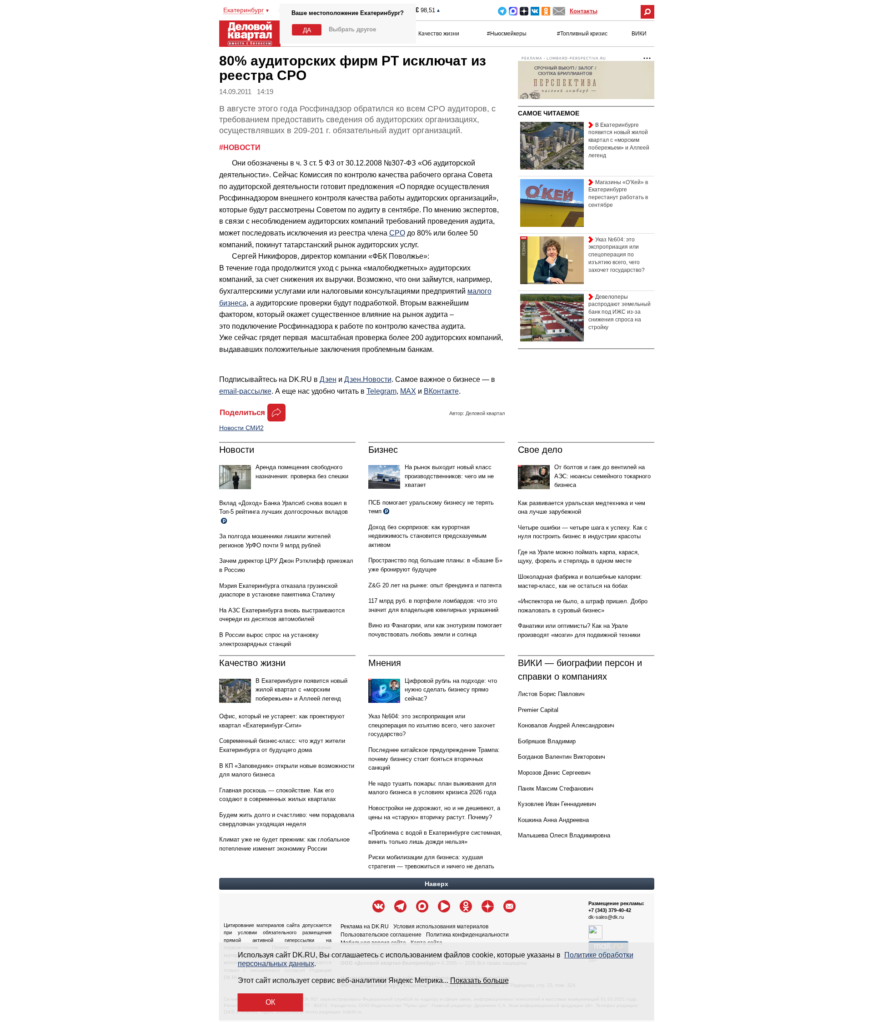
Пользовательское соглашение (381, 935)
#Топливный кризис (582, 33)
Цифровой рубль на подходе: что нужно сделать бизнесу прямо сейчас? (451, 689)
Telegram (502, 11)
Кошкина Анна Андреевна (553, 820)
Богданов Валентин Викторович (561, 756)
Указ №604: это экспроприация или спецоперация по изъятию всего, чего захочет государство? (431, 725)
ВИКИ (639, 33)
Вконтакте (535, 11)
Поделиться (242, 412)
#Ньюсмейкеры (507, 33)
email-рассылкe (245, 391)
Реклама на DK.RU (365, 926)
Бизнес (383, 450)
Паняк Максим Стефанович (555, 788)
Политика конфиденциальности (467, 935)
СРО (397, 233)
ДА (307, 30)
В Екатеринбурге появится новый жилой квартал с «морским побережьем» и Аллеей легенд (301, 689)
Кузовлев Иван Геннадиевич (557, 804)
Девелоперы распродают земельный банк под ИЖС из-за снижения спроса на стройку (619, 312)
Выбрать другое (352, 29)
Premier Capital (538, 709)
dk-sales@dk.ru (606, 917)
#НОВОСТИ (240, 147)
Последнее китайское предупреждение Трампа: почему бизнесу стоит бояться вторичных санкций (434, 758)
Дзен (328, 379)
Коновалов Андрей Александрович (566, 725)
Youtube (444, 906)
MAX (513, 11)
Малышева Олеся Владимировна (564, 835)
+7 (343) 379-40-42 (609, 910)
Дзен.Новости (367, 379)
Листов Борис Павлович (551, 694)
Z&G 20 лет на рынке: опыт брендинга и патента (435, 585)
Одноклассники (546, 11)
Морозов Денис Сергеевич (554, 772)
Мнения (384, 663)
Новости (236, 450)
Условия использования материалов (440, 926)
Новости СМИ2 (241, 427)
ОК (270, 1002)
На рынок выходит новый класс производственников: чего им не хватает (449, 476)
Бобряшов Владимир (547, 741)
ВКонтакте (441, 391)
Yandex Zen (524, 11)
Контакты (583, 11)
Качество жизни (438, 33)
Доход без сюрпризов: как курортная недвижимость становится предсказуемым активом (427, 536)
